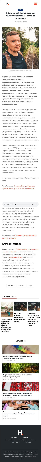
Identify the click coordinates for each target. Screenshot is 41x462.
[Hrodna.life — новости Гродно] (7, 3)
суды (30, 285)
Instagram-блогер (22, 249)
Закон (20, 9)
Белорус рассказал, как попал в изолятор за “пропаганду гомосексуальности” (17, 357)
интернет (11, 285)
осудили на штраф (15, 257)
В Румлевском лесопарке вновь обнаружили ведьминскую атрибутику (17, 376)
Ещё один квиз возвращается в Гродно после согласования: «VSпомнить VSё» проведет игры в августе (19, 414)
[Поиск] (29, 3)
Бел (35, 3)
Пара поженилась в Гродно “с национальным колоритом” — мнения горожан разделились (17, 394)
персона (21, 285)
